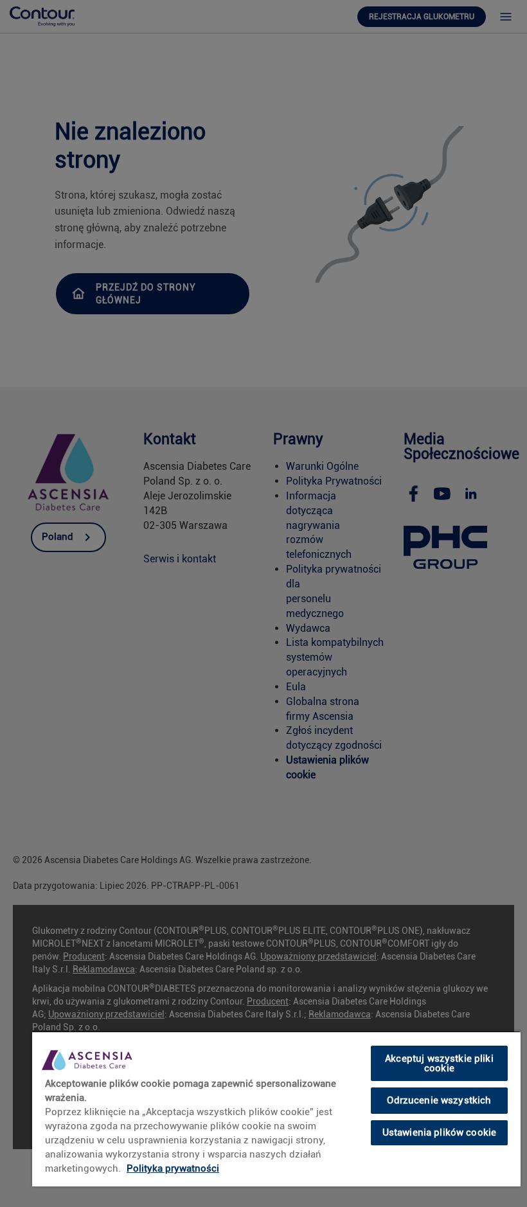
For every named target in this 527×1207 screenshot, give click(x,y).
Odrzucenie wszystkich (439, 1100)
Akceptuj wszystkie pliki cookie (439, 1063)
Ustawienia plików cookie (439, 1132)
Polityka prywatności (173, 1168)
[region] (276, 1108)
